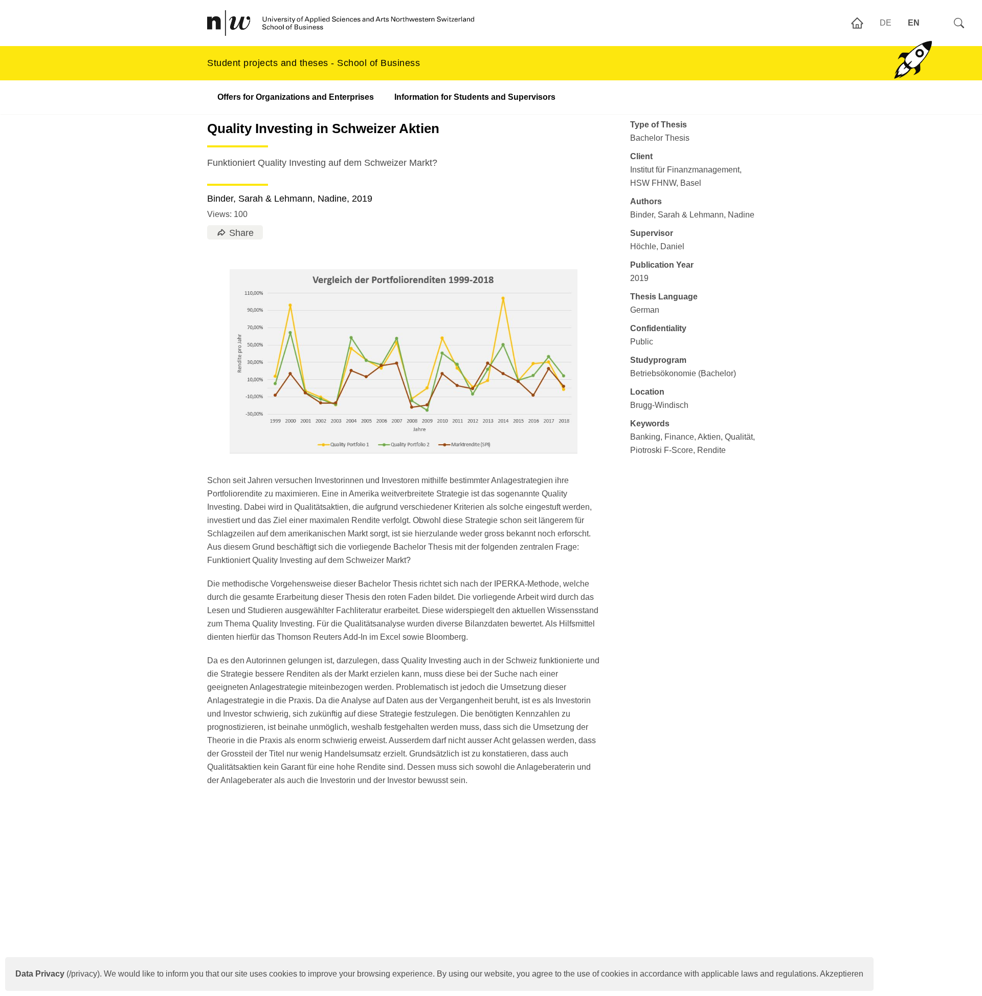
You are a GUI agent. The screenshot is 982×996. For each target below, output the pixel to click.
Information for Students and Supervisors (474, 97)
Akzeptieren (841, 973)
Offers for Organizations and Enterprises (295, 97)
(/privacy (56, 973)
